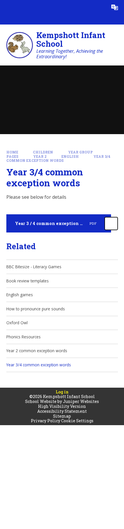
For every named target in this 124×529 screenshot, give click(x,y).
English (70, 156)
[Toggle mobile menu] (7, 7)
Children (43, 152)
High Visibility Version (62, 406)
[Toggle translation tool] (114, 7)
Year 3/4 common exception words (58, 158)
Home (12, 152)
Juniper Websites (81, 401)
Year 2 (39, 156)
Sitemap (62, 416)
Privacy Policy (45, 420)
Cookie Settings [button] (77, 420)
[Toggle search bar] (100, 7)
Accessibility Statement (62, 411)
